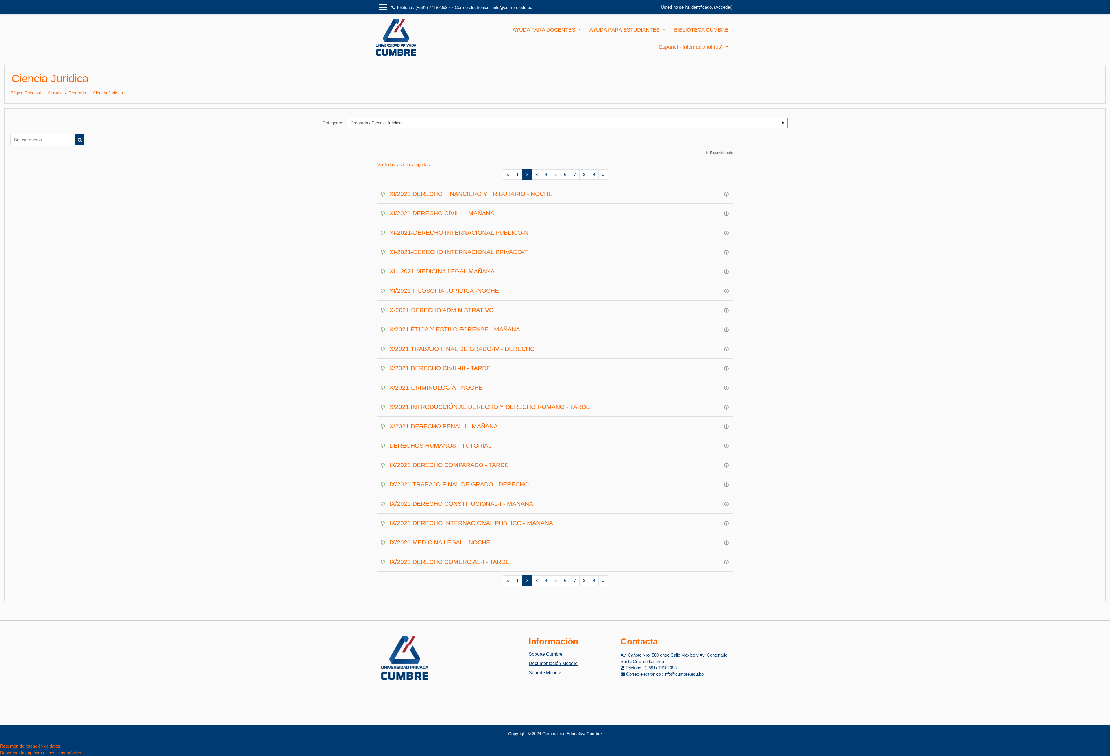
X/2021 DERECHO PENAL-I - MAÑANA (443, 426)
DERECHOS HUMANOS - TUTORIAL (440, 445)
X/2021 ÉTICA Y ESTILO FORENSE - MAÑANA (454, 329)
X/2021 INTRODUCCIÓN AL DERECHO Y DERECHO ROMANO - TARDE (489, 406)
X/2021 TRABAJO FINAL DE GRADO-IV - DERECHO (462, 348)
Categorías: (334, 122)
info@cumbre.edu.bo (512, 7)
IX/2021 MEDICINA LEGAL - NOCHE (439, 542)
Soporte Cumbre (546, 654)
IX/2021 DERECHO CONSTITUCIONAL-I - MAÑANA (461, 503)
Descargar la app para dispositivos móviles (40, 752)
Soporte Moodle (545, 672)
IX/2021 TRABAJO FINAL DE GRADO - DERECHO (459, 484)
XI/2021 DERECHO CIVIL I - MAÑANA (441, 213)
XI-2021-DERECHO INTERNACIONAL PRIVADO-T (458, 252)
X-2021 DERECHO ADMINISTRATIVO (441, 310)
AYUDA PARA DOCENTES (545, 30)
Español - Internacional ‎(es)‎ (691, 47)
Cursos (55, 92)
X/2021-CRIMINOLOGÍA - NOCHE (436, 387)
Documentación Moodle (553, 663)
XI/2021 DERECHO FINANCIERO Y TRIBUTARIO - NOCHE (470, 193)
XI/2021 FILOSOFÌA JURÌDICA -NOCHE (444, 290)
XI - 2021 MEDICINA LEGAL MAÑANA (442, 271)
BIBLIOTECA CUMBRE (701, 30)
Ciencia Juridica (108, 92)
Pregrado (77, 92)
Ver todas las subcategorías (403, 164)
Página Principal (25, 92)
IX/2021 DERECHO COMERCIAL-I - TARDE (449, 561)
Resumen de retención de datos (30, 746)
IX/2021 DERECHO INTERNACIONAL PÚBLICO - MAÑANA (471, 523)
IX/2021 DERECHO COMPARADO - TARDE (449, 465)
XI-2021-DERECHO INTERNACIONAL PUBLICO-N (458, 232)
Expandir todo (721, 153)
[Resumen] (726, 193)
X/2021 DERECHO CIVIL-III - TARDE (440, 368)
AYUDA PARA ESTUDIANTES (625, 30)
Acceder (723, 7)
